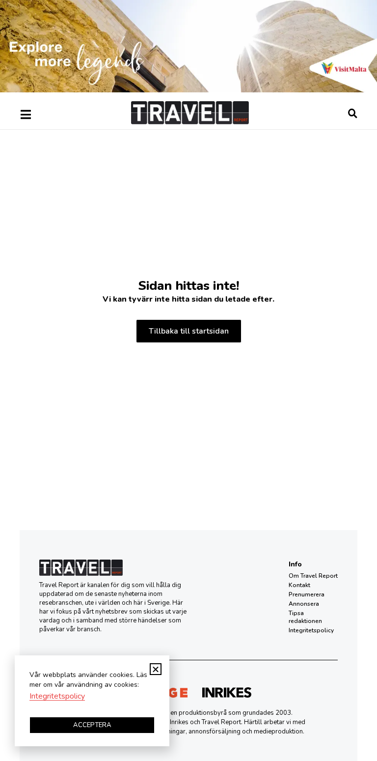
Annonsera (304, 604)
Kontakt (299, 585)
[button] (156, 669)
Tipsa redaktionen (305, 617)
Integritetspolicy (311, 630)
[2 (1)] (188, 90)
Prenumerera (306, 594)
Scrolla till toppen (352, 703)
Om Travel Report (313, 576)
